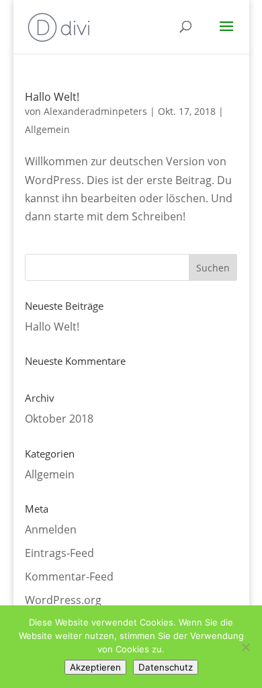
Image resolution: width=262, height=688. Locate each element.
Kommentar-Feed (69, 576)
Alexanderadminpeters (95, 111)
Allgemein (47, 129)
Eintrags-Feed (59, 553)
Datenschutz (165, 667)
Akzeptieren (95, 667)
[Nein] (245, 647)
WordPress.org (63, 600)
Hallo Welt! (52, 96)
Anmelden (51, 529)
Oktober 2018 (59, 418)
